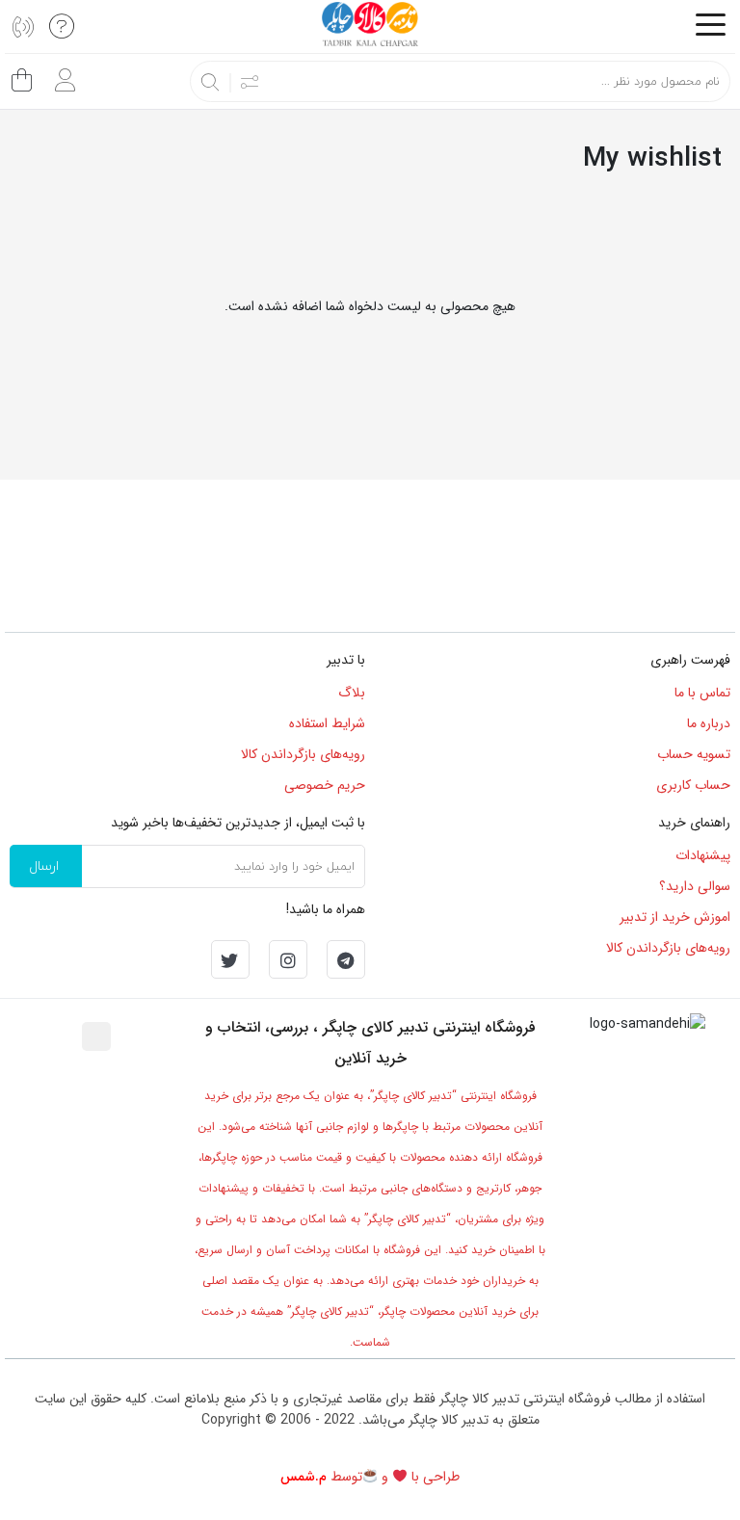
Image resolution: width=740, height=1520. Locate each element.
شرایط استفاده (327, 723)
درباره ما (708, 723)
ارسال (44, 865)
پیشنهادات (702, 855)
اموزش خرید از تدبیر (675, 917)
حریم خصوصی (324, 785)
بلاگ (351, 692)
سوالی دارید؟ (694, 886)
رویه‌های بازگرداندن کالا (303, 754)
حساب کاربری (693, 785)
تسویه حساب (693, 754)
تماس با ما (702, 692)
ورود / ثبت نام (60, 73)
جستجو (211, 82)
